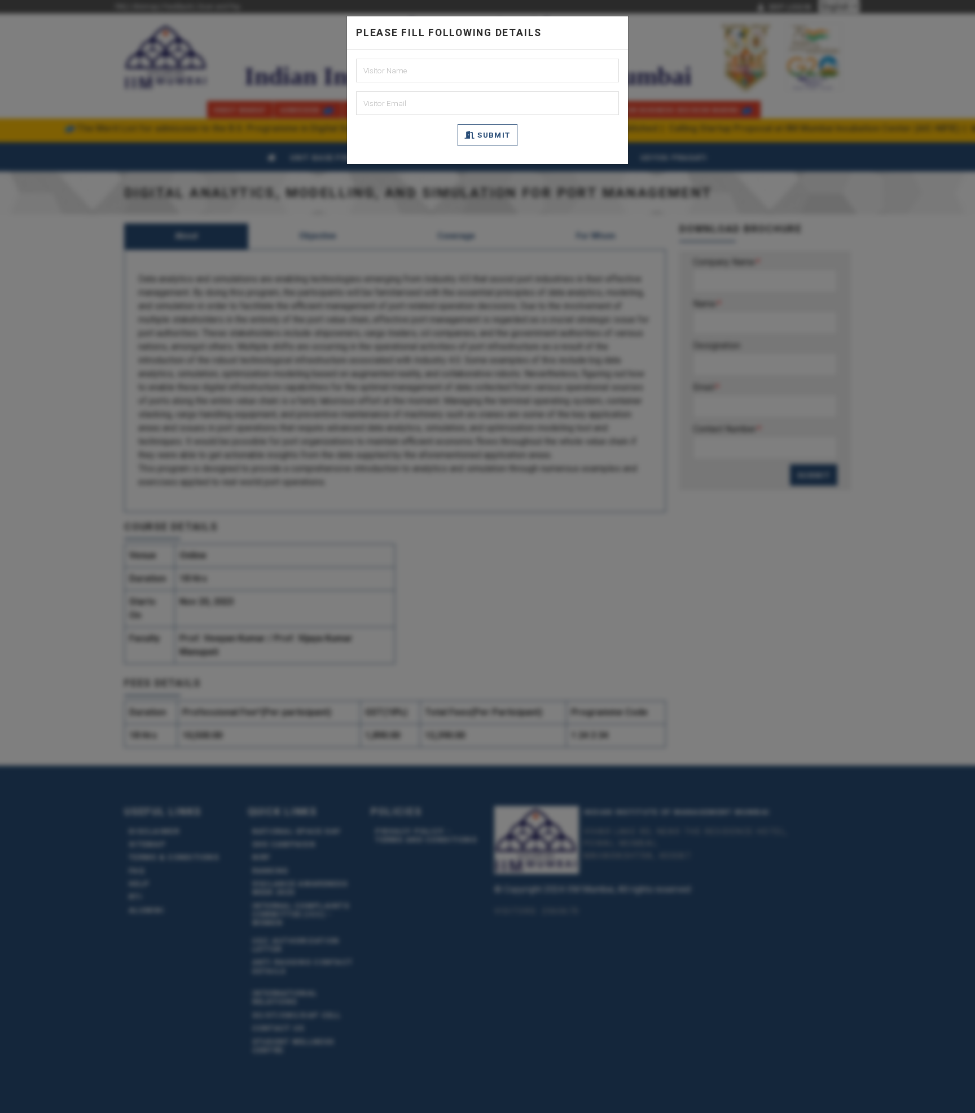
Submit (493, 134)
